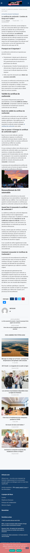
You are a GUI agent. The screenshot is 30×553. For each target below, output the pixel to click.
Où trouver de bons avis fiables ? (15, 425)
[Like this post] (12, 299)
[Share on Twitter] (19, 299)
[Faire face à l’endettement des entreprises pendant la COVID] (15, 406)
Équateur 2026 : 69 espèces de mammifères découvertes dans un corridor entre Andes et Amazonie (13, 530)
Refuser (19, 550)
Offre (20, 487)
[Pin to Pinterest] (23, 299)
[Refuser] (27, 548)
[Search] (28, 3)
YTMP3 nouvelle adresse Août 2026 (11, 520)
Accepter (12, 550)
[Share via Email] (4, 302)
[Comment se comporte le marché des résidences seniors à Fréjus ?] (15, 438)
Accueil (3, 9)
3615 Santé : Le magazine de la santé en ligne (15, 366)
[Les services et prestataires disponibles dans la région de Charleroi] (15, 380)
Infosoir (8, 20)
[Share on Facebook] (16, 299)
